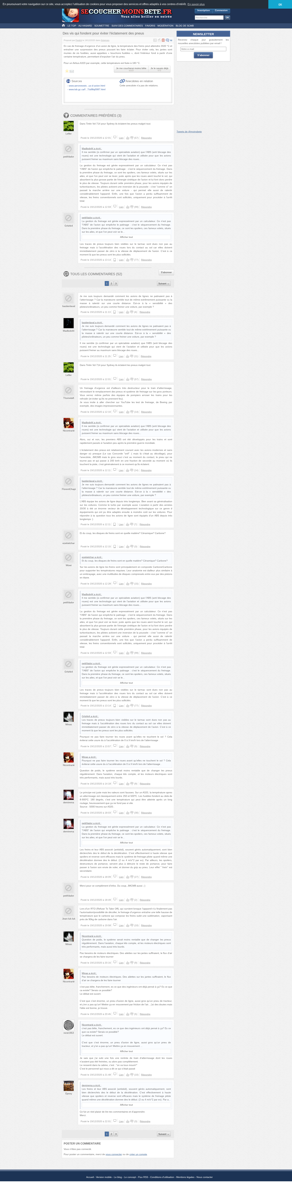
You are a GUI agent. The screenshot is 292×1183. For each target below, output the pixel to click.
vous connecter (114, 1154)
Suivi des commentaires (127, 25)
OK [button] (280, 4)
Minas (68, 724)
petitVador (68, 156)
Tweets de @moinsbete (189, 131)
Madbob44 (87, 148)
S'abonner (166, 272)
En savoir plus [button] (196, 4)
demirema (68, 802)
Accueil (90, 1177)
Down (131, 138)
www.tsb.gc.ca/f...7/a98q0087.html (87, 89)
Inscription (203, 10)
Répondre (146, 137)
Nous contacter (205, 1177)
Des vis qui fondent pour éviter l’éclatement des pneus (103, 33)
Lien (121, 137)
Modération (165, 25)
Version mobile (104, 1177)
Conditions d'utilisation (162, 1177)
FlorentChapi (69, 489)
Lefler (69, 133)
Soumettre (101, 25)
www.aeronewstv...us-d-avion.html (87, 85)
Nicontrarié (69, 430)
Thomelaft (68, 398)
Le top (72, 25)
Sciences (105, 40)
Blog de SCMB (185, 25)
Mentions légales (185, 1177)
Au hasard (85, 25)
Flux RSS (143, 1177)
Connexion (221, 10)
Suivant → (163, 283)
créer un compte (138, 1154)
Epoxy (68, 1093)
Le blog (118, 1177)
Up (127, 138)
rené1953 (69, 1032)
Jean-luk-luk (68, 918)
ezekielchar (69, 543)
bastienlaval (68, 306)
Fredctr (79, 40)
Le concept (130, 1177)
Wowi (68, 565)
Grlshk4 (69, 225)
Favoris (150, 25)
